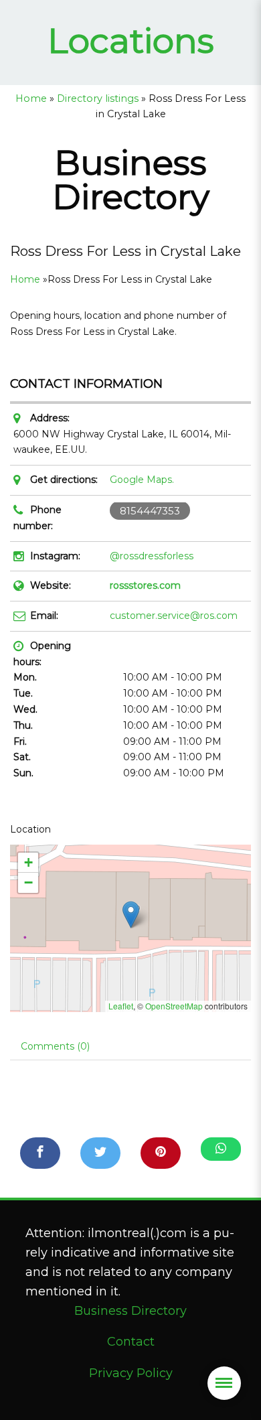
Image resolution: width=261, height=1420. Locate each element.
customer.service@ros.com (174, 616)
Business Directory (130, 1310)
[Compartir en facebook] (40, 1153)
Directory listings (98, 98)
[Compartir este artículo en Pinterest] (161, 1153)
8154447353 (150, 510)
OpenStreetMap (174, 1005)
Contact (131, 1341)
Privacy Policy (131, 1373)
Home (31, 98)
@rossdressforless (151, 556)
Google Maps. (142, 480)
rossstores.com (145, 585)
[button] (130, 914)
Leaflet (120, 1005)
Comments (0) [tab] (55, 1046)
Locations (131, 40)
